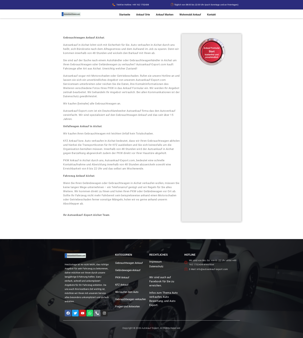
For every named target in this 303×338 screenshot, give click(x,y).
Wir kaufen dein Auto (126, 292)
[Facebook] (68, 313)
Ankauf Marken (164, 14)
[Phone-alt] (97, 313)
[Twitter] (75, 313)
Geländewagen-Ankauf (127, 270)
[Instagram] (104, 313)
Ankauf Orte (143, 14)
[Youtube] (82, 313)
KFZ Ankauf (121, 284)
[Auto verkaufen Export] (75, 255)
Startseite (124, 14)
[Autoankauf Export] (71, 14)
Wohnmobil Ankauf (190, 14)
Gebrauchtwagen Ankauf (129, 262)
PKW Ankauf (122, 277)
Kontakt (211, 14)
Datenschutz (156, 266)
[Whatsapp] (89, 313)
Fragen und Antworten (127, 306)
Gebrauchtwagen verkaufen (130, 299)
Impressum (155, 261)
